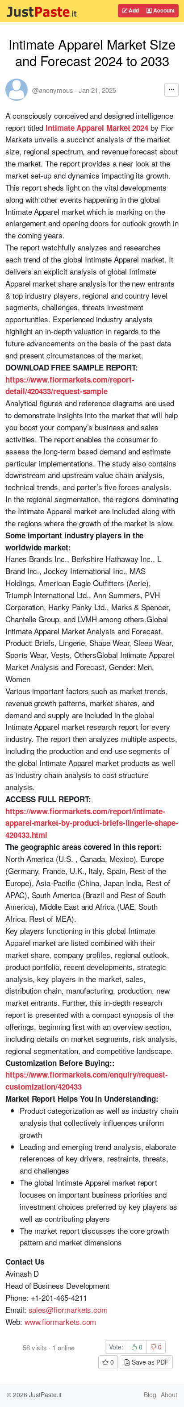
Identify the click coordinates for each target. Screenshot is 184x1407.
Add (133, 10)
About (169, 1394)
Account (163, 10)
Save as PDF (149, 1361)
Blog (150, 1394)
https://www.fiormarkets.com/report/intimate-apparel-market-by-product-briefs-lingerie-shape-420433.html (91, 823)
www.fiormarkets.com (60, 1321)
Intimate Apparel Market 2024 (97, 127)
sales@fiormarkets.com (68, 1309)
